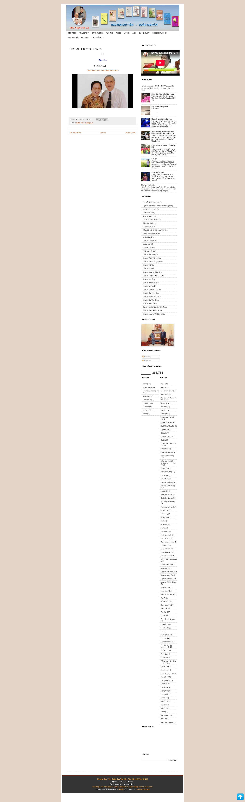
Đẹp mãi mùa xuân (167, 452)
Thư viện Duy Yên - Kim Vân (152, 202)
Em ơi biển (164, 479)
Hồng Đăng (165, 524)
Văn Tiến (164, 705)
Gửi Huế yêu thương (168, 502)
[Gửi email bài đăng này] (97, 119)
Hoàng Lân (165, 510)
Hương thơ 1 (165, 535)
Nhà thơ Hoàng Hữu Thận (152, 297)
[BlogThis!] (100, 119)
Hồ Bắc (163, 521)
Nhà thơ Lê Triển (149, 269)
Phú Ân (163, 598)
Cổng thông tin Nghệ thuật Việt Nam (155, 230)
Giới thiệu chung (166, 495)
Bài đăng (147, 357)
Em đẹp (154, 159)
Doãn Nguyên (165, 436)
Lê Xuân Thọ (165, 552)
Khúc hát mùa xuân (167, 542)
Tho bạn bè (165, 628)
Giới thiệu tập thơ (167, 498)
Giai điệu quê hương (168, 486)
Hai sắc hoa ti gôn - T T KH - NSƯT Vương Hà (157, 86)
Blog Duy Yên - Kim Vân (151, 209)
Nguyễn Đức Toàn (167, 579)
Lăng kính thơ (165, 549)
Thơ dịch (85, 37)
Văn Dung (164, 701)
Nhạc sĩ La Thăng (149, 213)
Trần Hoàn (164, 687)
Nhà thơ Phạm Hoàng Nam (152, 310)
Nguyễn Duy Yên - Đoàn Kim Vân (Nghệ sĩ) (158, 206)
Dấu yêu (164, 433)
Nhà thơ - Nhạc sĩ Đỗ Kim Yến (153, 275)
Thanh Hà (164, 615)
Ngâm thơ (146, 396)
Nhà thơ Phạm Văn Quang (152, 258)
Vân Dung (164, 708)
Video (118, 33)
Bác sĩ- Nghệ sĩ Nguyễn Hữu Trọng (155, 307)
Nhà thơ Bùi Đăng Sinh (151, 282)
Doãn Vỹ (164, 440)
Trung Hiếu (165, 694)
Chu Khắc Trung (166, 422)
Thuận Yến (164, 650)
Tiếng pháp (165, 666)
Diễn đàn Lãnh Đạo (149, 223)
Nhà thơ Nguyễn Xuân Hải (152, 290)
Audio (126, 33)
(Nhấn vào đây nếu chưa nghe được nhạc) (103, 70)
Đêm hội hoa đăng (167, 456)
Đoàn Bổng (165, 468)
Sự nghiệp (164, 608)
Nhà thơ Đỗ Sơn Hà (150, 241)
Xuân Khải (164, 719)
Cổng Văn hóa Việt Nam (151, 234)
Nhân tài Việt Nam (149, 237)
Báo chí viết (144, 33)
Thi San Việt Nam (149, 248)
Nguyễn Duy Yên (167, 572)
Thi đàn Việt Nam (149, 227)
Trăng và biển (165, 680)
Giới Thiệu (72, 33)
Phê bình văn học (159, 33)
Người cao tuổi (148, 244)
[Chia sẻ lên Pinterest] (107, 119)
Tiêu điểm (164, 670)
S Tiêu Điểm (165, 601)
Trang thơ (84, 33)
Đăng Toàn (164, 449)
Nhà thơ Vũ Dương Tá (150, 255)
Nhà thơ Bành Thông (150, 303)
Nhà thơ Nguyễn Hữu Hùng (152, 272)
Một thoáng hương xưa (151, 391)
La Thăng (164, 545)
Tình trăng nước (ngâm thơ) (161, 119)
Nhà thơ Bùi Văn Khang (151, 300)
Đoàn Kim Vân (166, 472)
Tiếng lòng (164, 657)
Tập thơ (109, 33)
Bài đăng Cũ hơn (130, 132)
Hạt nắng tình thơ (167, 507)
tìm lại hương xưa (87, 123)
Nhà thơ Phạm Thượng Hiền (153, 262)
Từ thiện (164, 698)
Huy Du (163, 528)
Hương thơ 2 (165, 538)
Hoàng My (164, 514)
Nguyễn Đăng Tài (167, 575)
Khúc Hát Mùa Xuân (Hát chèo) (162, 94)
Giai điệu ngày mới (167, 482)
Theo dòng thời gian (168, 619)
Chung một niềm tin (148, 185)
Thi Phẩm (146, 403)
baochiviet (164, 403)
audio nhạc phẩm (167, 391)
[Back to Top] (240, 797)
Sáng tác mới (97, 33)
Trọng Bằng (165, 691)
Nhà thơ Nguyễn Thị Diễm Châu (154, 314)
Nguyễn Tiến (165, 587)
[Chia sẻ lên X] (102, 119)
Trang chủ (103, 132)
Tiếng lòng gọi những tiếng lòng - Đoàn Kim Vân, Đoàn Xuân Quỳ (163, 132)
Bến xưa (164, 407)
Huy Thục (164, 531)
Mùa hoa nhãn (148, 387)
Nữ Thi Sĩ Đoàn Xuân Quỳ (152, 220)
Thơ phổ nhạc (98, 37)
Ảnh (134, 33)
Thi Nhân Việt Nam (149, 251)
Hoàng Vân (165, 517)
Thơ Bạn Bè (73, 37)
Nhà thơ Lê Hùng (149, 279)
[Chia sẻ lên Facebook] (104, 119)
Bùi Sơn (163, 410)
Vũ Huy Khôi (165, 715)
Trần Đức (164, 684)
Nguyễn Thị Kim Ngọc (168, 582)
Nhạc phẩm (147, 400)
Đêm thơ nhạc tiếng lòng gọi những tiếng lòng (168, 463)
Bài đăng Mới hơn (75, 132)
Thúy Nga (164, 654)
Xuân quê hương (167, 722)
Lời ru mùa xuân (166, 556)
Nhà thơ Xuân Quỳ (149, 216)
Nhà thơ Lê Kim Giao (150, 286)
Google (121, 789)
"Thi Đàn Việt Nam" (143, 789)
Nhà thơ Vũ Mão (148, 265)
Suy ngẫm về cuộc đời (159, 107)
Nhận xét (147, 361)
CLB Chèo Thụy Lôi (167, 426)
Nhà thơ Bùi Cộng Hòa (151, 293)
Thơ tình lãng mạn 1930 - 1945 (167, 646)
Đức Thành (165, 475)
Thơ (162, 631)
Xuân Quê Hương (157, 172)
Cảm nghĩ (164, 414)
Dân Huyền (165, 429)
